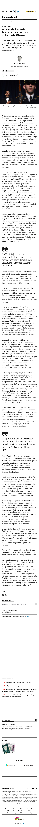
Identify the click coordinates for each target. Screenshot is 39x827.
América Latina (6, 22)
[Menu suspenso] (3, 11)
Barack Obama (6, 604)
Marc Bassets (19, 64)
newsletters (6, 720)
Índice (22, 812)
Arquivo (4, 740)
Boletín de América (8, 724)
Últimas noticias (7, 679)
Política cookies (29, 808)
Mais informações (6, 612)
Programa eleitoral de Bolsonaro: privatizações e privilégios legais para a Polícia (19, 696)
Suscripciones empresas (12, 812)
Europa (18, 22)
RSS (20, 812)
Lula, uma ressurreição (13, 686)
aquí (28, 616)
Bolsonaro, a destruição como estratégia (18, 682)
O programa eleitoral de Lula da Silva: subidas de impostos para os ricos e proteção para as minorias (19, 690)
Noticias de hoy (28, 812)
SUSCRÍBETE (30, 11)
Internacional (9, 17)
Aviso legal (22, 808)
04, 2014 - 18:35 (22, 66)
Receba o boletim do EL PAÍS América (14, 591)
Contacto (7, 808)
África (13, 22)
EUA (35, 22)
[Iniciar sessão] (35, 11)
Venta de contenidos (15, 808)
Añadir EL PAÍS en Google (11, 75)
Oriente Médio (24, 22)
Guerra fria (23, 604)
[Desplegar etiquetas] (36, 604)
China (31, 22)
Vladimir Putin (15, 604)
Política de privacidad (12, 810)
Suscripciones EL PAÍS (26, 810)
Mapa (19, 810)
